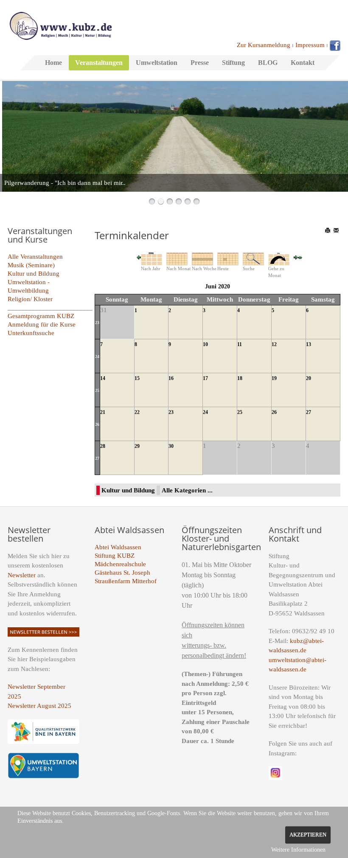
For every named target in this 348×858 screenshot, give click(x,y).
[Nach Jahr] (151, 258)
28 (102, 446)
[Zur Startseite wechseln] (61, 25)
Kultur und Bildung (33, 273)
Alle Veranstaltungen (35, 256)
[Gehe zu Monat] (278, 258)
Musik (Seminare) (31, 265)
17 (205, 378)
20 (308, 378)
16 (171, 378)
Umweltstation (156, 62)
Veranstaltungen (99, 62)
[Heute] (228, 258)
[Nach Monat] (177, 258)
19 (274, 378)
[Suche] (253, 258)
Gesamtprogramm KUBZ (41, 316)
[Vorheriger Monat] (139, 257)
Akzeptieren (307, 835)
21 (102, 412)
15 (137, 378)
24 (97, 356)
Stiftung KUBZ (115, 555)
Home (53, 62)
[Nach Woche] (202, 258)
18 (239, 378)
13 (308, 344)
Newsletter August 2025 (39, 705)
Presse (200, 62)
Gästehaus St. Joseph (122, 572)
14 (102, 378)
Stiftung (233, 62)
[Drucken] (328, 230)
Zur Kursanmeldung (263, 45)
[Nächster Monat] (296, 257)
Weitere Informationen (298, 850)
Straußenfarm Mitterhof (126, 581)
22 (137, 412)
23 (97, 322)
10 (205, 344)
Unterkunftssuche (31, 333)
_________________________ (50, 307)
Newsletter (22, 575)
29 (137, 446)
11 (239, 344)
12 (274, 344)
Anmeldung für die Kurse (42, 324)
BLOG (268, 62)
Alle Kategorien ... (187, 490)
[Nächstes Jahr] (300, 257)
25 (97, 390)
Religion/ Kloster (30, 299)
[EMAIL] (336, 230)
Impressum (310, 45)
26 (97, 424)
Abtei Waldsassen (118, 547)
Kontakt (302, 62)
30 (171, 446)
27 (308, 412)
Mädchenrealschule (120, 564)
